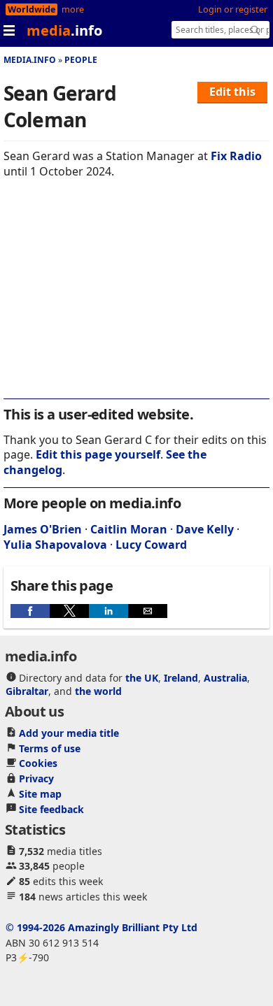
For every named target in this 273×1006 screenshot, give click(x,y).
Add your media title (69, 733)
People (80, 60)
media (64, 30)
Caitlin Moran (128, 529)
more (73, 9)
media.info (30, 60)
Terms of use (49, 748)
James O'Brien (43, 529)
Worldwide (31, 9)
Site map (40, 793)
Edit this (232, 91)
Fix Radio (236, 156)
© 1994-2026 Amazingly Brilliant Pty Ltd (101, 927)
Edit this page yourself (98, 454)
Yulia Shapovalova (55, 544)
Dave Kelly (205, 529)
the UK (141, 677)
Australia (225, 677)
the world (98, 691)
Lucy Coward (151, 544)
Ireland (181, 677)
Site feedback (51, 809)
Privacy (36, 778)
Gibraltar (27, 691)
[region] (137, 298)
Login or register (232, 9)
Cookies (38, 763)
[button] (30, 611)
